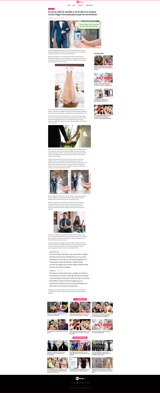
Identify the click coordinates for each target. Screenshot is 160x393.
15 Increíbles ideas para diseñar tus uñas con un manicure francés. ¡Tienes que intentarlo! (102, 117)
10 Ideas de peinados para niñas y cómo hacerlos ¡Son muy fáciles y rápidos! (103, 68)
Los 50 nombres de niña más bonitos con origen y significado (103, 84)
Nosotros (82, 390)
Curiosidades (51, 8)
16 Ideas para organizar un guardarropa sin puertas (101, 100)
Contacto (77, 390)
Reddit (68, 56)
